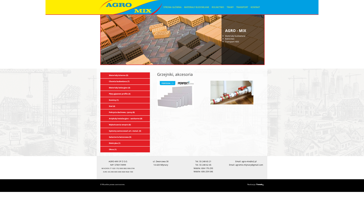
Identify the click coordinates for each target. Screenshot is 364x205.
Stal (112, 106)
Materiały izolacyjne (119, 87)
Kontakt (255, 7)
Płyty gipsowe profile (119, 93)
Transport (242, 7)
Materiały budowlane (196, 7)
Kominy (114, 100)
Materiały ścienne (118, 75)
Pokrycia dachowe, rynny (122, 112)
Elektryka (114, 143)
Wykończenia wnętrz (120, 124)
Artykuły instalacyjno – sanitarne (125, 118)
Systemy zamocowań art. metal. (125, 131)
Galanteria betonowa (120, 137)
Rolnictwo (218, 7)
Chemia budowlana (119, 81)
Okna (112, 149)
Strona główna (172, 7)
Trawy (230, 7)
